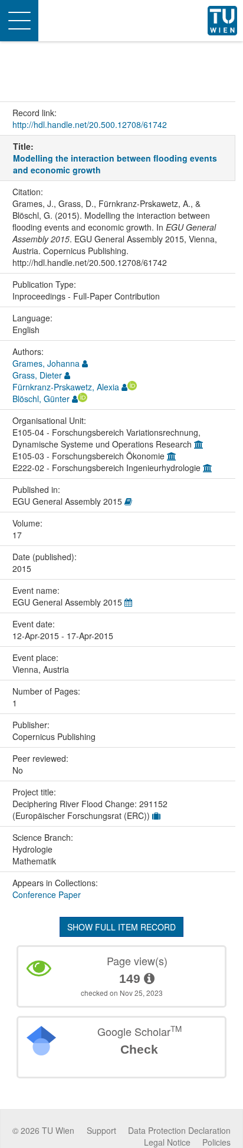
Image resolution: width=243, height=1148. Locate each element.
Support (101, 1130)
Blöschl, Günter (41, 398)
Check (139, 1049)
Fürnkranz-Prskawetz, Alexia (65, 387)
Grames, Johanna (46, 363)
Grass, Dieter (37, 375)
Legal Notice (167, 1142)
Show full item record (121, 927)
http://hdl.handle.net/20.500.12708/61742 (89, 124)
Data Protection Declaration (179, 1130)
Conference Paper (46, 894)
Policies (216, 1142)
